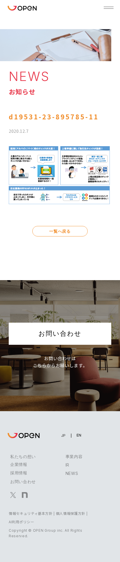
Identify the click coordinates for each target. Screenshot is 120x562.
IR (67, 464)
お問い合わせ (60, 333)
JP (63, 435)
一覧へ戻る (59, 231)
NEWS (72, 473)
